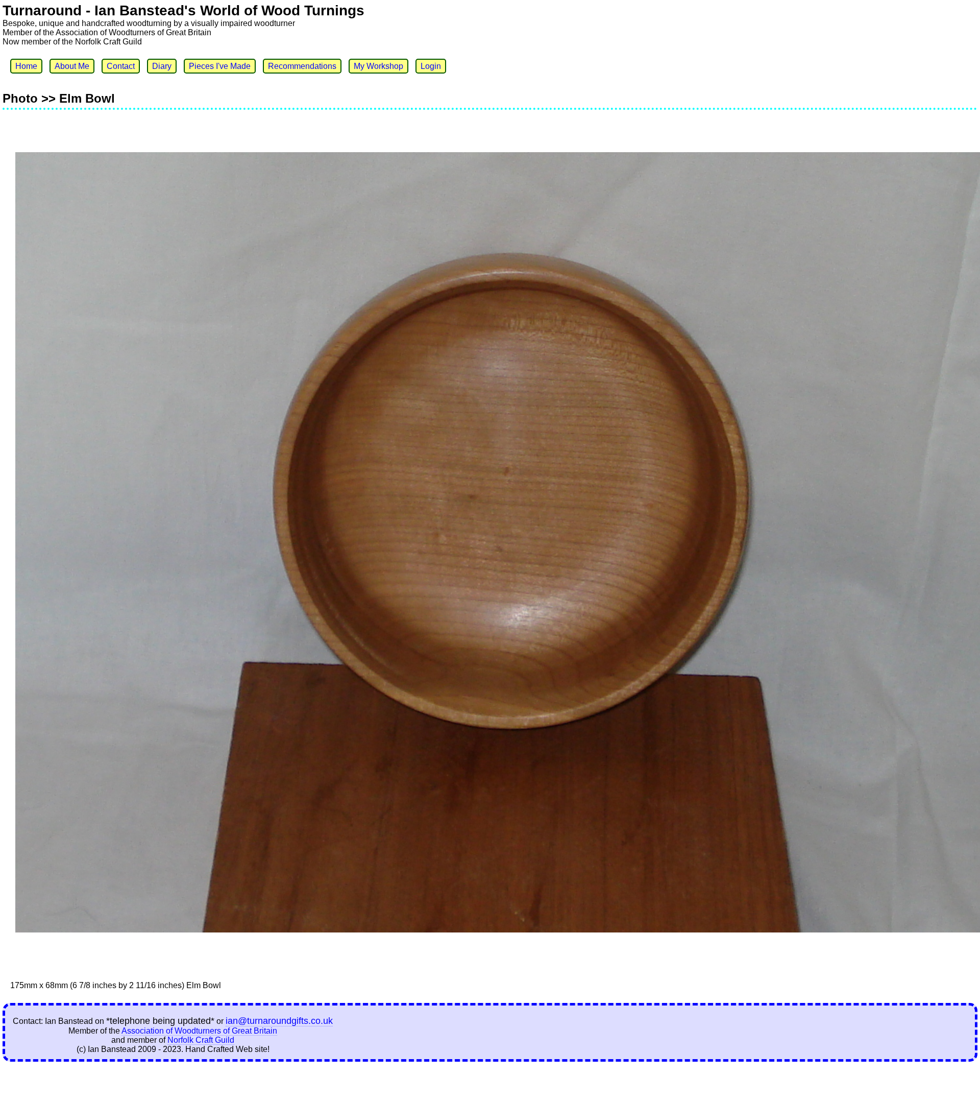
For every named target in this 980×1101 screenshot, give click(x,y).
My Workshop (378, 66)
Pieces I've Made (220, 66)
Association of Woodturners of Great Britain (199, 1030)
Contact (121, 66)
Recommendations (302, 66)
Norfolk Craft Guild (200, 1040)
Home (26, 66)
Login (431, 66)
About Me (72, 66)
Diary (162, 66)
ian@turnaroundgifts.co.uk (279, 1021)
